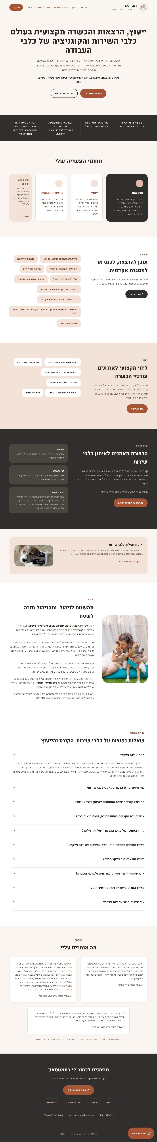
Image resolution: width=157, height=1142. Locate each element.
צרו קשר (16, 7)
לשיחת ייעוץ (137, 408)
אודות (29, 7)
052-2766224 (106, 1115)
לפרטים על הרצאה (64, 93)
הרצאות (83, 7)
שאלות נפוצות (52, 1102)
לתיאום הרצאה (136, 294)
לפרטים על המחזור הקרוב (130, 503)
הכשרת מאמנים (61, 7)
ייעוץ (74, 7)
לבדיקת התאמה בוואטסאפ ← (129, 561)
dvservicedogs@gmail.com (81, 1115)
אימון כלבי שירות (43, 7)
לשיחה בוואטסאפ (93, 93)
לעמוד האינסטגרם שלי (53, 1115)
